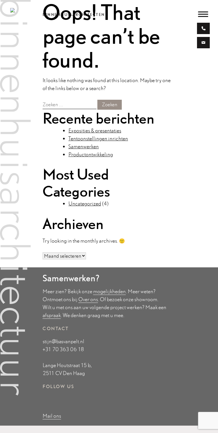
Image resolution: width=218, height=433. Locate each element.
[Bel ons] (204, 29)
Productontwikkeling (90, 154)
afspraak (52, 315)
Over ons (88, 299)
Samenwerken (83, 146)
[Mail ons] (203, 43)
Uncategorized (84, 203)
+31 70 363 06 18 (63, 349)
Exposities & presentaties (94, 130)
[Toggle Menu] (203, 14)
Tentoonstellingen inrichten (98, 138)
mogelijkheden (109, 291)
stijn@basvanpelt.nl (63, 341)
